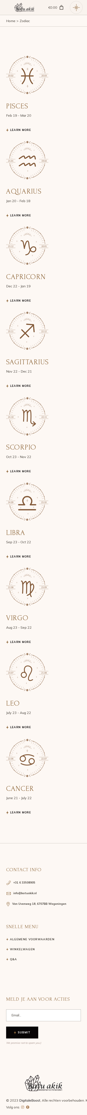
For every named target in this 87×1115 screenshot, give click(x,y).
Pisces (17, 106)
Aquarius (24, 191)
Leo (13, 703)
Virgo (17, 618)
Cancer (20, 788)
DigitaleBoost (29, 1100)
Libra (15, 533)
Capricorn (26, 277)
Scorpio (21, 447)
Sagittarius (27, 362)
